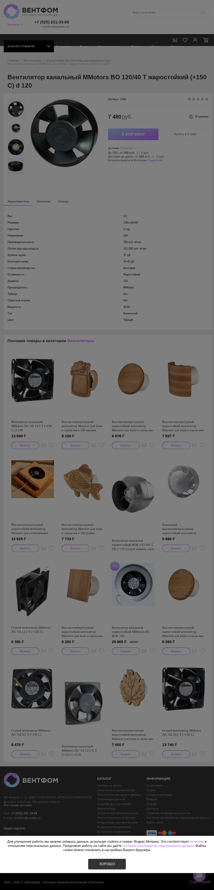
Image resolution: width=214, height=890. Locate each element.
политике (197, 841)
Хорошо (107, 864)
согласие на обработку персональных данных (158, 846)
